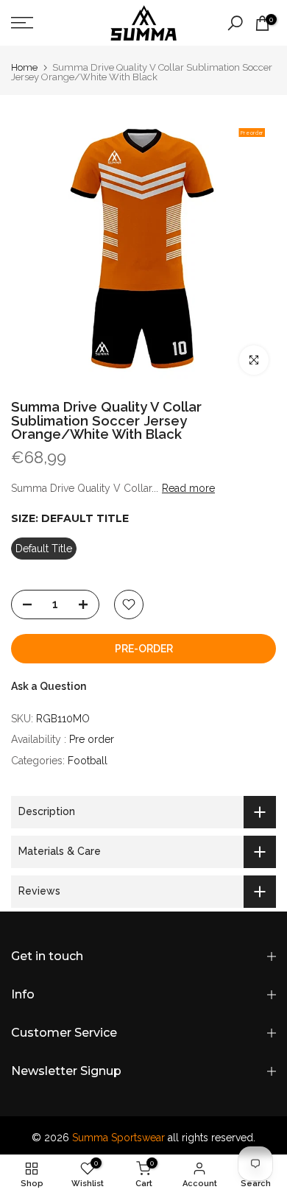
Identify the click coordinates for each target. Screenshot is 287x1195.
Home (24, 67)
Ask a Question (48, 686)
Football (87, 760)
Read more (188, 488)
